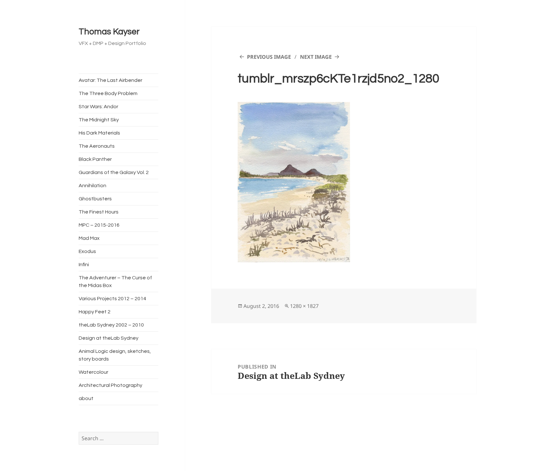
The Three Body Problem (108, 93)
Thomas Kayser (109, 31)
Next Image (316, 56)
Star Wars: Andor (98, 106)
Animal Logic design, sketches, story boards (115, 355)
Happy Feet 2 (94, 311)
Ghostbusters (95, 198)
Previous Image (269, 56)
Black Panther (95, 159)
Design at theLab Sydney (108, 338)
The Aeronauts (97, 146)
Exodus (87, 251)
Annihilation (92, 185)
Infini (84, 264)
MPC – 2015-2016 (99, 225)
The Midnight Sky (99, 119)
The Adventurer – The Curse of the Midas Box (115, 281)
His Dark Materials (99, 132)
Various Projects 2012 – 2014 (112, 298)
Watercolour (93, 372)
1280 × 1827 (304, 306)
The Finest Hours (99, 211)
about (86, 398)
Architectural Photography (110, 385)
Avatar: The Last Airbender (110, 80)
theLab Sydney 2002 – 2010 (111, 324)
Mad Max (89, 238)
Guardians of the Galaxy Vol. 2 (114, 172)
